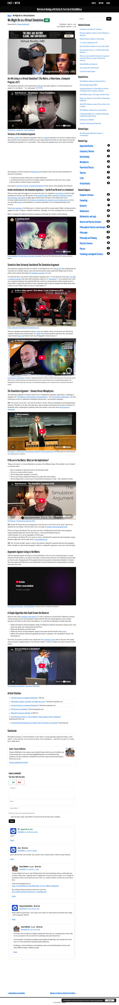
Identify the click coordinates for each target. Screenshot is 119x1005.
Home (9, 15)
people (38, 333)
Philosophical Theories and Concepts (94, 227)
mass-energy (52, 279)
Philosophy (94, 232)
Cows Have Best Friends (87, 71)
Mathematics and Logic (94, 216)
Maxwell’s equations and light (20, 713)
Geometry (94, 205)
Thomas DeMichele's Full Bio (18, 762)
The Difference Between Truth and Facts (92, 81)
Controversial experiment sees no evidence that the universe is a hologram (34, 723)
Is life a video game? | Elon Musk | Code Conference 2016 (23, 327)
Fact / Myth (14, 3)
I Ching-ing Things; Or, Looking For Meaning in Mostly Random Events (94, 115)
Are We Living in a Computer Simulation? (24, 698)
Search (108, 19)
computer (47, 138)
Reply (12, 840)
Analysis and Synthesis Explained (90, 123)
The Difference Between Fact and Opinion (93, 110)
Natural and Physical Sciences (94, 221)
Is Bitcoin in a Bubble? (87, 120)
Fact (13, 782)
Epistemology (94, 156)
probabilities (34, 172)
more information (98, 1000)
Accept (110, 1000)
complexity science (49, 639)
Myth (19, 782)
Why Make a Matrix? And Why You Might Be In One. (28, 701)
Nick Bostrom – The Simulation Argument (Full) (21, 521)
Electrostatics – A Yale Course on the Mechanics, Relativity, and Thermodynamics (30, 451)
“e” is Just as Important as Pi (88, 42)
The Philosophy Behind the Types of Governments (91, 134)
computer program (14, 279)
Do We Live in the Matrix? (19, 709)
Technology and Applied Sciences (94, 254)
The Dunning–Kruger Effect (89, 85)
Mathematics (94, 211)
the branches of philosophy (60, 397)
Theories (94, 172)
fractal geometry (16, 208)
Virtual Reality (94, 183)
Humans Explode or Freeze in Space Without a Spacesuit (94, 34)
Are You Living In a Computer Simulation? (30, 186)
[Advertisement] (42, 158)
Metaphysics (94, 162)
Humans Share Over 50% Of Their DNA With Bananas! (94, 51)
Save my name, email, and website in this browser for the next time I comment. (35, 817)
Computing (94, 200)
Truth (94, 178)
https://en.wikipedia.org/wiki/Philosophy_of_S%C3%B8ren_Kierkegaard (35, 886)
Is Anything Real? (13, 256)
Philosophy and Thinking (94, 238)
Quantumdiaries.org (41, 539)
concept (16, 138)
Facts (94, 3)
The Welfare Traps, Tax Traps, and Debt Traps (94, 94)
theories (19, 336)
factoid (59, 268)
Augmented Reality (94, 146)
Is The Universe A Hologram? (16, 378)
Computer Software (94, 195)
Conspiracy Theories (94, 151)
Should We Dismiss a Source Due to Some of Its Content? (94, 105)
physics (20, 202)
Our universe (59, 193)
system (64, 631)
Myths (101, 3)
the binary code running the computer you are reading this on (48, 200)
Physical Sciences (94, 243)
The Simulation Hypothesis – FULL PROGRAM (21, 606)
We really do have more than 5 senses (28, 256)
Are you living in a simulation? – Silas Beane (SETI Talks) (24, 686)
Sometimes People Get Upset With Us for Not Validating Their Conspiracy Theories (94, 90)
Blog (108, 3)
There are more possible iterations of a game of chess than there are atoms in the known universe (94, 58)
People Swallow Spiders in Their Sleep (92, 39)
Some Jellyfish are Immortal (88, 64)
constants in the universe (29, 616)
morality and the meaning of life (57, 527)
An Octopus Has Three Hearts (89, 68)
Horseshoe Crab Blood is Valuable (91, 29)
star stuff (72, 277)
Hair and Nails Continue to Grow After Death (94, 46)
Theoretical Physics (94, 167)
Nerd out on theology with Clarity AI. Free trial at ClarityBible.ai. (59, 9)
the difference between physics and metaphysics (32, 397)
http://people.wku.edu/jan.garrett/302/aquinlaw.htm (29, 892)
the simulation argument (37, 273)
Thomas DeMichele (23, 24)
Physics (94, 248)
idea (42, 86)
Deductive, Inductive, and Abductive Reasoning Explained (95, 99)
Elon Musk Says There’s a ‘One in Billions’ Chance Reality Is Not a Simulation (36, 717)
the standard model (41, 195)
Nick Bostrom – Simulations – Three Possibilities (21, 130)
